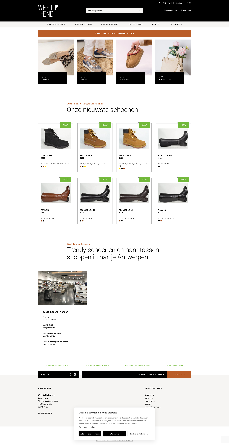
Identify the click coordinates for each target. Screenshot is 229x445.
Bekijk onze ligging (45, 413)
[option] (62, 288)
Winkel (171, 3)
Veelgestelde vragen (153, 407)
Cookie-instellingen (139, 434)
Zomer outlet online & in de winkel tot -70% (114, 33)
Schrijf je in (179, 375)
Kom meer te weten (87, 427)
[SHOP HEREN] (95, 57)
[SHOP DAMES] (56, 57)
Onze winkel (149, 395)
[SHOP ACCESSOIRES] (173, 57)
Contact (179, 3)
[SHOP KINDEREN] (134, 57)
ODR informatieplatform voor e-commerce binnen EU (114, 440)
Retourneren (150, 401)
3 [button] (65, 302)
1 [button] (59, 302)
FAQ (164, 3)
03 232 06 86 (48, 325)
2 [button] (62, 302)
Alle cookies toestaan (90, 434)
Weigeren (114, 434)
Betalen (148, 404)
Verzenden (149, 398)
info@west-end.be (50, 328)
